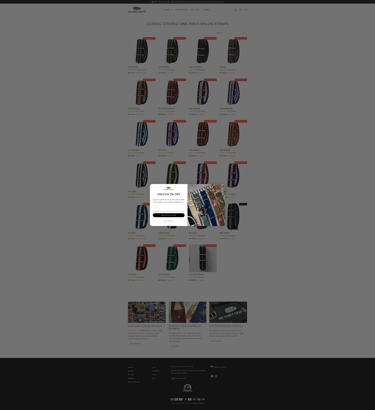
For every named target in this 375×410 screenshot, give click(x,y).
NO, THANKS (169, 221)
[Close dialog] (223, 186)
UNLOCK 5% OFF (168, 215)
